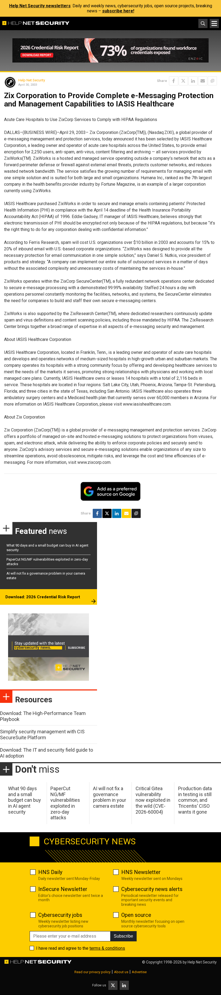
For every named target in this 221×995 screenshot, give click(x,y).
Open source (136, 915)
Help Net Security (31, 80)
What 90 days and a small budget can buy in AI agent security (24, 800)
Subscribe (123, 936)
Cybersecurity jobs (60, 915)
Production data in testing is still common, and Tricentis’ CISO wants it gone (195, 800)
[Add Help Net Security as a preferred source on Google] (212, 80)
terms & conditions (107, 948)
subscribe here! (118, 10)
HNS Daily (50, 872)
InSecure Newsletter (62, 889)
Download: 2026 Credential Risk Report (42, 597)
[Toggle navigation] (214, 23)
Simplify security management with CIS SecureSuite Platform (42, 734)
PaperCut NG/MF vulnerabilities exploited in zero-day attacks (65, 803)
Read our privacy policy (92, 972)
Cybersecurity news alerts (151, 889)
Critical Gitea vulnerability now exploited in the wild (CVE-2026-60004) (153, 800)
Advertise (139, 972)
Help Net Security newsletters (40, 5)
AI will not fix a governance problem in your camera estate (109, 797)
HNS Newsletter (141, 872)
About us (121, 972)
